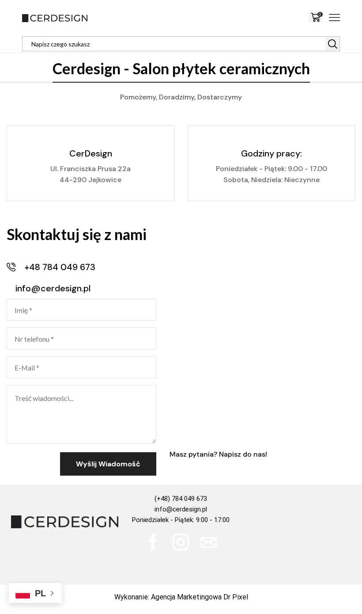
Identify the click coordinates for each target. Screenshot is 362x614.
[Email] (208, 542)
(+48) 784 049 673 (181, 499)
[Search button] (332, 44)
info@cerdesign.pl (181, 509)
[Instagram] (181, 542)
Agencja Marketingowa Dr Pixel (199, 597)
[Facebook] (153, 542)
